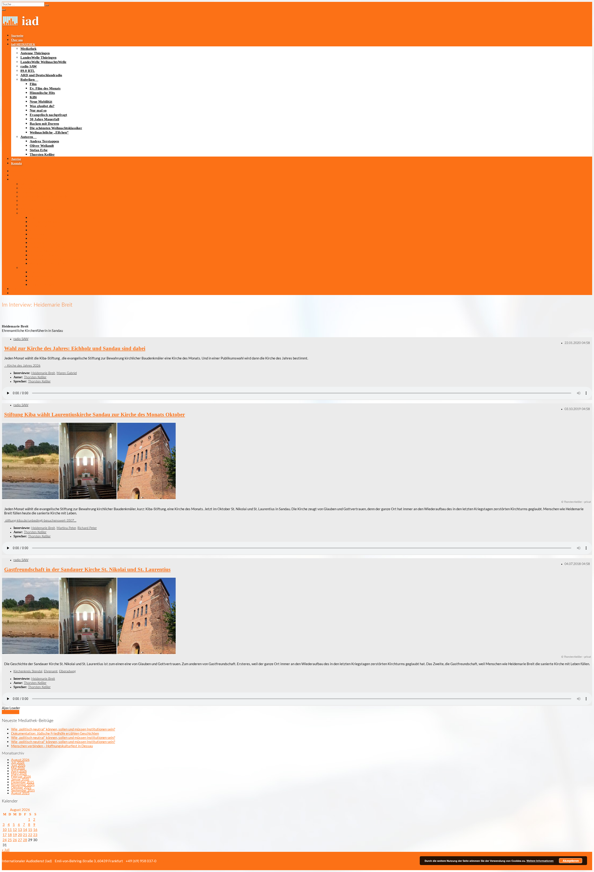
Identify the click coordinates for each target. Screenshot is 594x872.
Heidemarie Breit (43, 373)
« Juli (6, 850)
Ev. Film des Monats (45, 88)
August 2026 (20, 760)
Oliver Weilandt (42, 145)
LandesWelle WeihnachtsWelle (43, 62)
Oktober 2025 (21, 787)
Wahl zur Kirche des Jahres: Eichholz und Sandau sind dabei (74, 348)
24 (5, 840)
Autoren (26, 137)
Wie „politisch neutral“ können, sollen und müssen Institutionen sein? (63, 729)
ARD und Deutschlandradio (41, 75)
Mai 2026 (18, 768)
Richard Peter (87, 528)
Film (33, 84)
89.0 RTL (27, 71)
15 (30, 829)
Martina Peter (66, 528)
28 (25, 840)
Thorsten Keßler (42, 154)
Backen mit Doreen (44, 123)
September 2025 (23, 790)
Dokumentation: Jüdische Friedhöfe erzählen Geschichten (55, 733)
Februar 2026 (21, 776)
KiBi (33, 97)
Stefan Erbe (39, 150)
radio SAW (28, 66)
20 (20, 835)
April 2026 (19, 771)
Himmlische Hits (42, 93)
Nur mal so (38, 110)
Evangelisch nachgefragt (48, 115)
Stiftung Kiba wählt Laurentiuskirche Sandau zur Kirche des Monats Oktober (94, 414)
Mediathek (28, 49)
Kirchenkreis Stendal (27, 671)
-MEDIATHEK (23, 44)
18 (10, 835)
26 (15, 840)
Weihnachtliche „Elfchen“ (49, 132)
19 (15, 835)
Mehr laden (10, 712)
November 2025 (23, 785)
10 (5, 829)
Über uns (17, 40)
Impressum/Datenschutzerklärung (209, 861)
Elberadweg (67, 671)
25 (10, 840)
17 (5, 835)
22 (30, 835)
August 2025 (20, 793)
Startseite (17, 35)
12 (15, 829)
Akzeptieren (571, 861)
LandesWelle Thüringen (38, 57)
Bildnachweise (169, 861)
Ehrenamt (51, 671)
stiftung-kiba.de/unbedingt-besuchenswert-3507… (40, 520)
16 (35, 829)
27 (20, 840)
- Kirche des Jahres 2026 (22, 365)
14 (25, 829)
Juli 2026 (17, 762)
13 (20, 829)
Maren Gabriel (67, 373)
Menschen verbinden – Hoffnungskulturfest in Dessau (52, 746)
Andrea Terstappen (44, 141)
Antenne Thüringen (35, 53)
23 (35, 835)
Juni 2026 (18, 765)
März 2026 (19, 774)
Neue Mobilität (41, 101)
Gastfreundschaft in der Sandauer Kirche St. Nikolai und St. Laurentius (87, 569)
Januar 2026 (20, 779)
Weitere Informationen (540, 860)
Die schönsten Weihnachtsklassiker (56, 128)
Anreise (16, 159)
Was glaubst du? (42, 106)
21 (25, 835)
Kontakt (16, 163)
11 (10, 829)
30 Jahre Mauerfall (44, 119)
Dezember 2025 (22, 782)
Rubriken (27, 79)
